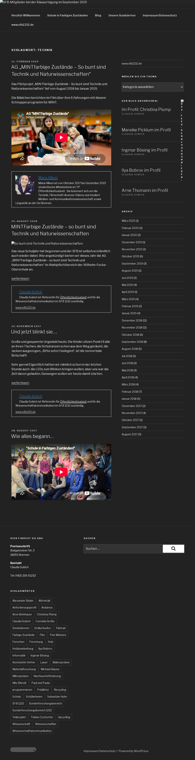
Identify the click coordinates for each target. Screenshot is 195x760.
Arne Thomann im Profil (145, 190)
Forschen (18, 641)
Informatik (19, 655)
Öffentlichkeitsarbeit (73, 297)
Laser (44, 662)
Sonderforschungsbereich (45, 703)
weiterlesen (20, 278)
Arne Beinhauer (22, 614)
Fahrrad (61, 628)
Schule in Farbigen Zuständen (67, 15)
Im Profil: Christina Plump (146, 109)
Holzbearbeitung (22, 648)
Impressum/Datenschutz (160, 15)
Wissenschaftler (45, 724)
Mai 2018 (127, 370)
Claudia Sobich (21, 621)
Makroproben (61, 662)
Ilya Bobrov (45, 648)
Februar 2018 (130, 391)
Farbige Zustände (23, 634)
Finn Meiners (58, 634)
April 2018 (128, 377)
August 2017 (130, 434)
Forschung (36, 641)
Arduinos (47, 607)
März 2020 (128, 220)
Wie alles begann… (32, 436)
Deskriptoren (20, 628)
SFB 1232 (18, 703)
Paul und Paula (40, 682)
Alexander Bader (23, 600)
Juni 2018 (127, 363)
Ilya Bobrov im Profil (141, 170)
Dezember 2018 (132, 320)
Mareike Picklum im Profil (146, 129)
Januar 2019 (129, 313)
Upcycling (64, 717)
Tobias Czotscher (42, 717)
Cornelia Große (45, 621)
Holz (50, 641)
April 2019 (128, 291)
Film (42, 634)
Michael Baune (50, 669)
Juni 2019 (127, 277)
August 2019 (130, 270)
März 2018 (128, 384)
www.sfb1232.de (22, 24)
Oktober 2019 (130, 256)
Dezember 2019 (132, 242)
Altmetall (44, 600)
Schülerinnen (34, 696)
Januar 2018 (129, 398)
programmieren (22, 689)
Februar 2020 (130, 228)
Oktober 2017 (130, 420)
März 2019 (128, 299)
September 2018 (132, 341)
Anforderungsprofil (24, 607)
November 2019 (132, 249)
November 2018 (132, 327)
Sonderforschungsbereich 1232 (32, 710)
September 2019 (132, 263)
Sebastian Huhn (57, 696)
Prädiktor (43, 689)
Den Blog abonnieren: (140, 101)
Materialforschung (24, 669)
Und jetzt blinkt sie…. (34, 332)
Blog (98, 15)
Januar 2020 (129, 235)
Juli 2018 (127, 356)
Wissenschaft (21, 724)
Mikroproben (20, 676)
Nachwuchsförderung (47, 676)
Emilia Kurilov (42, 628)
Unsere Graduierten (122, 15)
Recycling (60, 689)
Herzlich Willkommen (25, 15)
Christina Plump (47, 614)
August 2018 (130, 348)
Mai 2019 (127, 284)
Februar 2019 (130, 306)
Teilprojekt (19, 717)
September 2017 (132, 427)
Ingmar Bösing (39, 655)
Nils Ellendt (19, 682)
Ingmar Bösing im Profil (144, 150)
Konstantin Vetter (23, 662)
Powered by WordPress (134, 751)
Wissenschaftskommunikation (32, 730)
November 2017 (132, 413)
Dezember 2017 (132, 406)
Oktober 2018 (130, 334)
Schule (16, 696)
